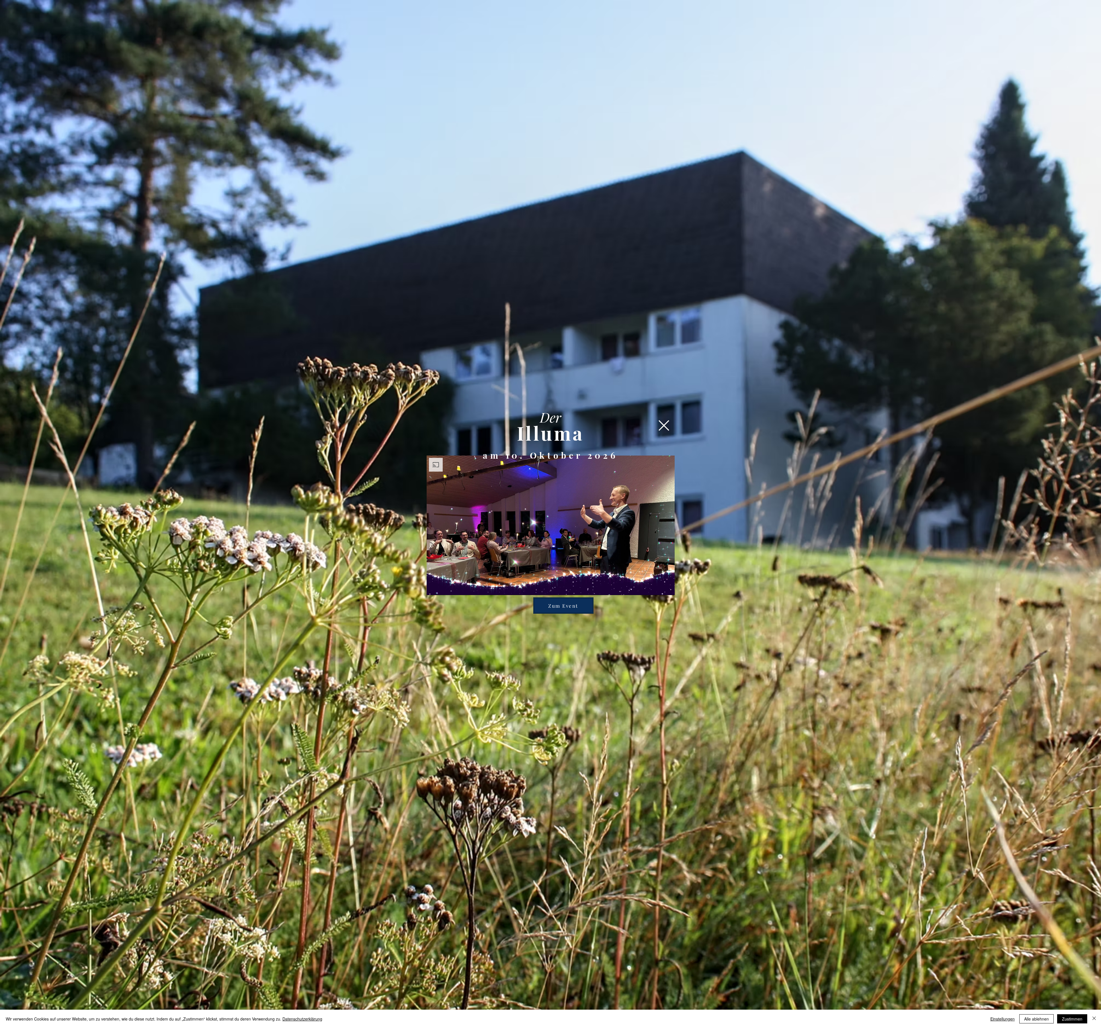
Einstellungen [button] (1002, 1019)
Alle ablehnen (1036, 1019)
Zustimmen (1072, 1019)
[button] (664, 425)
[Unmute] (444, 587)
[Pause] (434, 587)
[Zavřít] (1094, 1018)
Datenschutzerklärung (302, 1019)
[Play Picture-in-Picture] (657, 587)
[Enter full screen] (667, 587)
